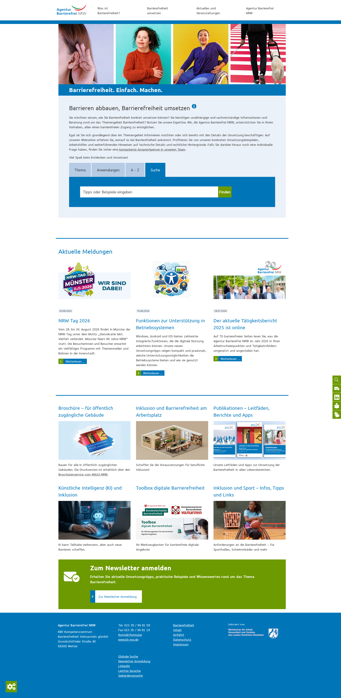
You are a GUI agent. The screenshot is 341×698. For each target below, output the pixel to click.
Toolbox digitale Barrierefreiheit (170, 488)
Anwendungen (108, 169)
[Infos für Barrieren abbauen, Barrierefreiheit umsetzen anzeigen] (194, 108)
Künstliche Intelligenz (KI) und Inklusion (90, 491)
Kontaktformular (130, 635)
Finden (225, 191)
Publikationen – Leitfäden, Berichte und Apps (241, 411)
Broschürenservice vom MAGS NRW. (83, 474)
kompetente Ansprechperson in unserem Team (151, 149)
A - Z (135, 169)
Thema (80, 169)
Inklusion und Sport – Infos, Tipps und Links (248, 491)
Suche (155, 169)
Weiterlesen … (76, 361)
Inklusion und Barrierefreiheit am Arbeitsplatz (171, 411)
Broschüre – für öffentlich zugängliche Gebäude (85, 411)
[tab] (80, 170)
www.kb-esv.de (128, 639)
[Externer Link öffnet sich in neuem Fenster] (172, 520)
